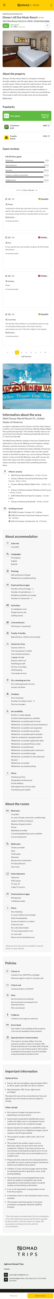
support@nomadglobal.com (18, 1275)
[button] (6, 48)
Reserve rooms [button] (40, 1296)
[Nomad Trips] (27, 1251)
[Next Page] (40, 352)
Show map (13, 1296)
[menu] (51, 5)
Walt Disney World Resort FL (13, 14)
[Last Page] (45, 352)
